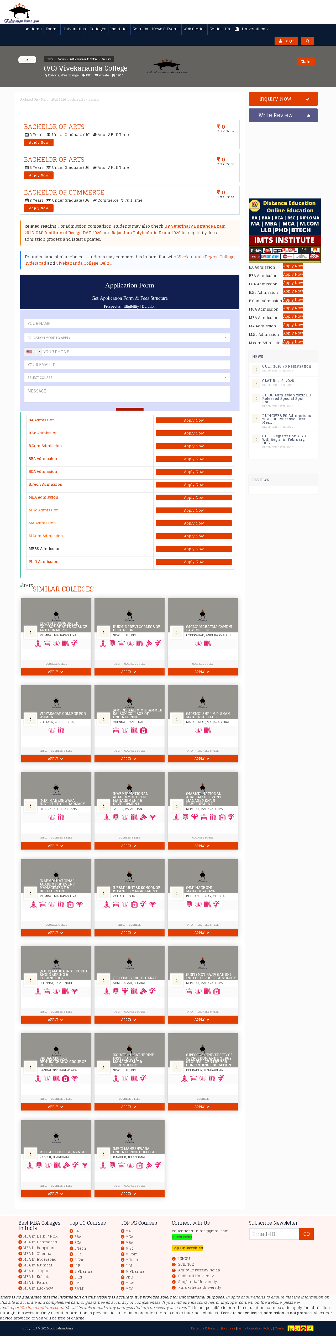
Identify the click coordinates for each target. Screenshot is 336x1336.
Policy (267, 1328)
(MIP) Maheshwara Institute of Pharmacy (62, 802)
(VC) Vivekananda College (83, 59)
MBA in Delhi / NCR (40, 1236)
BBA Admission (43, 458)
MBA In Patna (35, 1283)
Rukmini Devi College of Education (136, 628)
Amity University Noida (199, 1270)
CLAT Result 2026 (278, 381)
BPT (77, 1283)
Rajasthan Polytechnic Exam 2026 (146, 232)
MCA (129, 1237)
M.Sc (129, 1248)
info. (43, 750)
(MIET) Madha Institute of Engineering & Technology (65, 974)
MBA (129, 1243)
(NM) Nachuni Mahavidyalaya (200, 889)
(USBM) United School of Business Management (136, 889)
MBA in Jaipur (36, 1271)
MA (128, 1231)
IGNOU (184, 1259)
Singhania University (197, 1282)
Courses (107, 59)
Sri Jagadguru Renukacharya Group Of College (63, 1061)
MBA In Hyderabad (39, 1259)
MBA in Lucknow (38, 1288)
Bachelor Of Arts (54, 126)
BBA (77, 1237)
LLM (128, 1266)
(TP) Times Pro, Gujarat (135, 978)
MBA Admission (43, 497)
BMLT (78, 1289)
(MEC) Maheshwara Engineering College (134, 1150)
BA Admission (42, 420)
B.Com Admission (45, 445)
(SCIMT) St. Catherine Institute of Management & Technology (133, 1060)
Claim (306, 61)
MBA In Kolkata (37, 1277)
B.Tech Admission (45, 484)
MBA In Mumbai (37, 1265)
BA (76, 1231)
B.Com (80, 1260)
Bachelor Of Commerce (64, 192)
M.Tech (131, 1260)
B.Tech (80, 1248)
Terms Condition (249, 1328)
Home (50, 59)
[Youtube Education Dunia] (303, 1328)
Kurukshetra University (199, 1288)
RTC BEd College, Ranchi (63, 1152)
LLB (77, 1266)
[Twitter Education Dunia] (297, 1328)
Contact (281, 1328)
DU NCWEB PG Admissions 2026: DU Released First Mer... (286, 419)
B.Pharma (83, 1272)
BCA (77, 1243)
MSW (129, 1283)
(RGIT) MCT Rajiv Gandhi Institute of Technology (211, 976)
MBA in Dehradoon (40, 1242)
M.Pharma (135, 1272)
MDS (129, 1289)
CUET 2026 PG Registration (286, 366)
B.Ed (78, 1277)
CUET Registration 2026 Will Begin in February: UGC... (284, 439)
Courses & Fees (56, 663)
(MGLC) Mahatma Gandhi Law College (209, 628)
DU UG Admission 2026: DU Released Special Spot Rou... (286, 399)
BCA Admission (43, 471)
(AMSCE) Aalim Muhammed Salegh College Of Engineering (137, 713)
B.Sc (78, 1254)
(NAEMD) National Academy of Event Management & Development (130, 799)
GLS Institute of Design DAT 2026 (69, 232)
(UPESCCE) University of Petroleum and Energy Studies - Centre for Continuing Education (209, 1060)
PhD (129, 1277)
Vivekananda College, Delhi (83, 263)
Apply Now (38, 142)
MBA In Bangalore (39, 1248)
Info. (117, 663)
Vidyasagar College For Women (63, 715)
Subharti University (196, 1276)
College (62, 59)
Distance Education (205, 1328)
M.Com (131, 1254)
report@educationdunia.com (36, 1307)
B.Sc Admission (43, 432)
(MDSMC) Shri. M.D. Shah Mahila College (208, 715)
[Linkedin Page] (291, 1328)
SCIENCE (186, 1264)
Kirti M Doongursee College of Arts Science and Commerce (63, 626)
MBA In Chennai (38, 1254)
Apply (53, 671)
